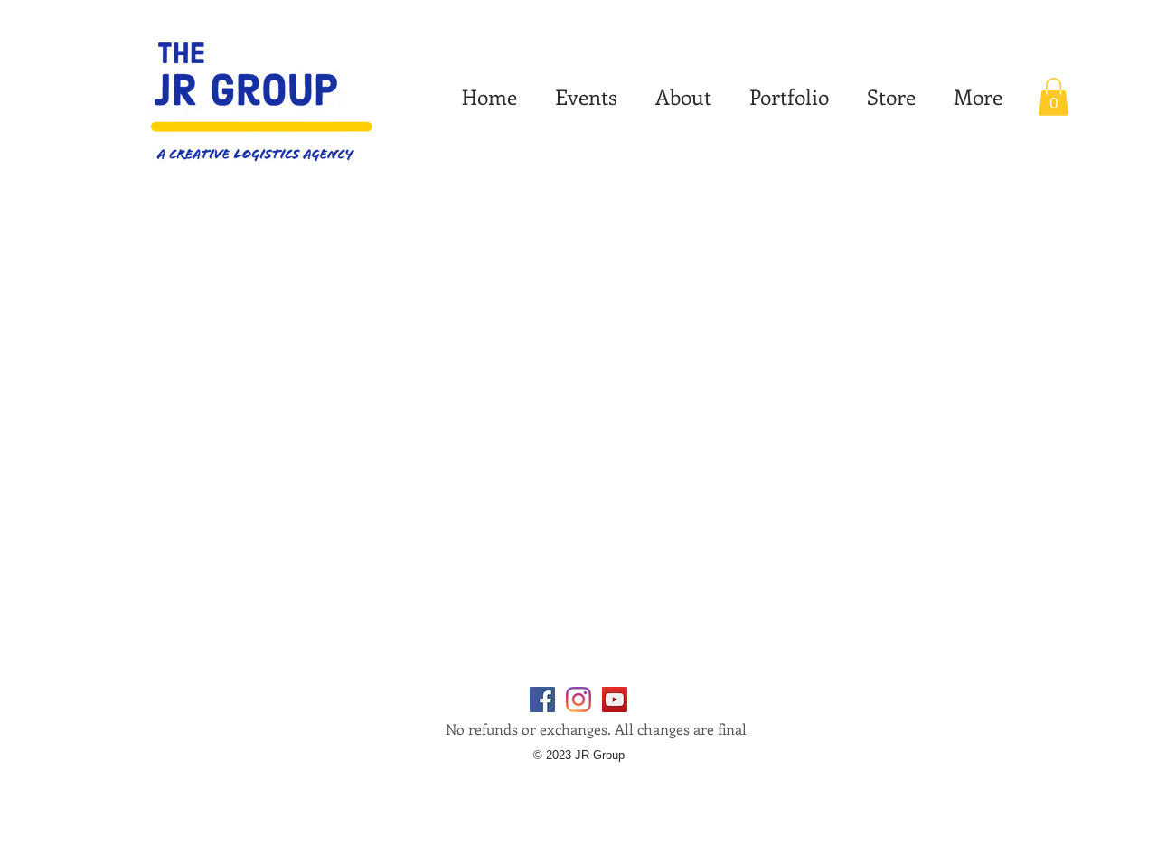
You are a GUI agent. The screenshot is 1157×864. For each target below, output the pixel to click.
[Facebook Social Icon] (542, 699)
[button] (1053, 97)
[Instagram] (578, 699)
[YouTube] (614, 699)
